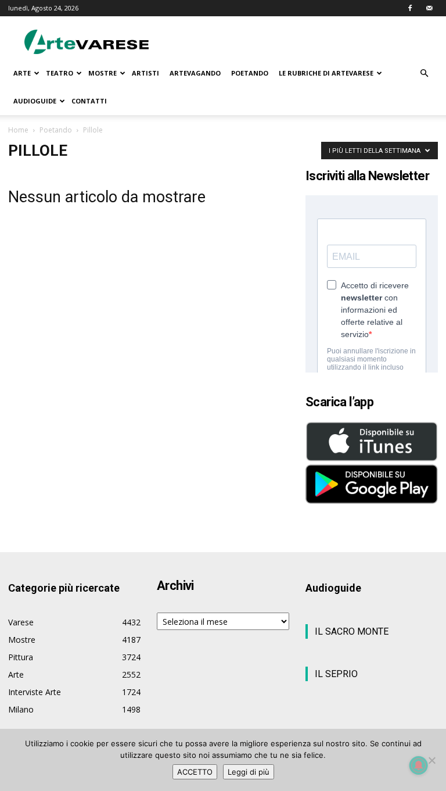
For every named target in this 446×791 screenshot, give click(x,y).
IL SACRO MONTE (352, 631)
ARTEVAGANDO (195, 73)
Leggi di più (248, 771)
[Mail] (429, 8)
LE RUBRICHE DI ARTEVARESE (326, 73)
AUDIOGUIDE (34, 100)
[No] (431, 760)
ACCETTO (195, 771)
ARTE (22, 73)
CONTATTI (89, 100)
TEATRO (59, 73)
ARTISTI (145, 73)
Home (18, 130)
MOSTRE (102, 73)
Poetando (55, 130)
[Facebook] (410, 8)
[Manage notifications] (418, 765)
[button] (424, 73)
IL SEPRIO (336, 673)
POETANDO (249, 73)
